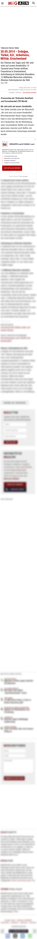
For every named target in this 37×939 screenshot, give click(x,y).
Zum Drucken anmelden (29, 92)
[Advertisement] (18, 25)
